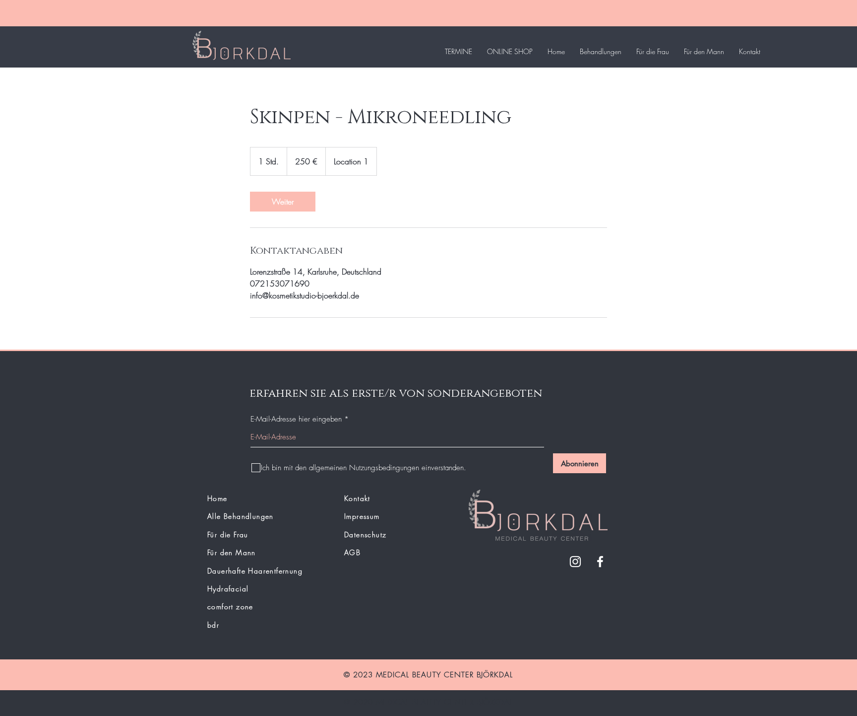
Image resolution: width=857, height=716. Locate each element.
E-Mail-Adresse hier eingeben (296, 419)
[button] (600, 51)
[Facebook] (600, 561)
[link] (282, 202)
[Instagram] (575, 561)
